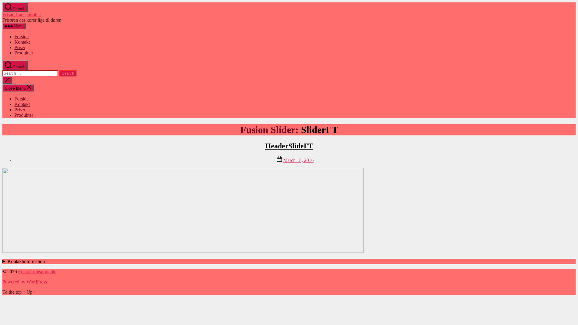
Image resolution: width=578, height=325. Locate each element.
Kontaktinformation (26, 261)
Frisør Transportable (21, 14)
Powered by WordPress (24, 281)
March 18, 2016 (298, 160)
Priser (19, 47)
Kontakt (22, 42)
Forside (21, 36)
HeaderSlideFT (289, 146)
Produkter (23, 52)
